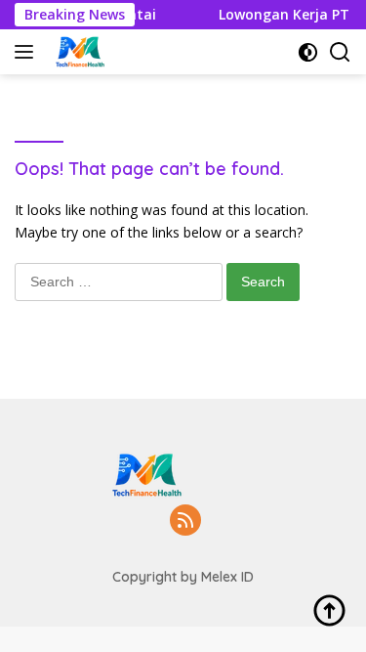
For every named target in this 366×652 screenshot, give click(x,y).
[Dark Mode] (308, 52)
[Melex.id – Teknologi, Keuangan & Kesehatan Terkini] (103, 51)
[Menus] (28, 51)
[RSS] (185, 521)
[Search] (340, 52)
